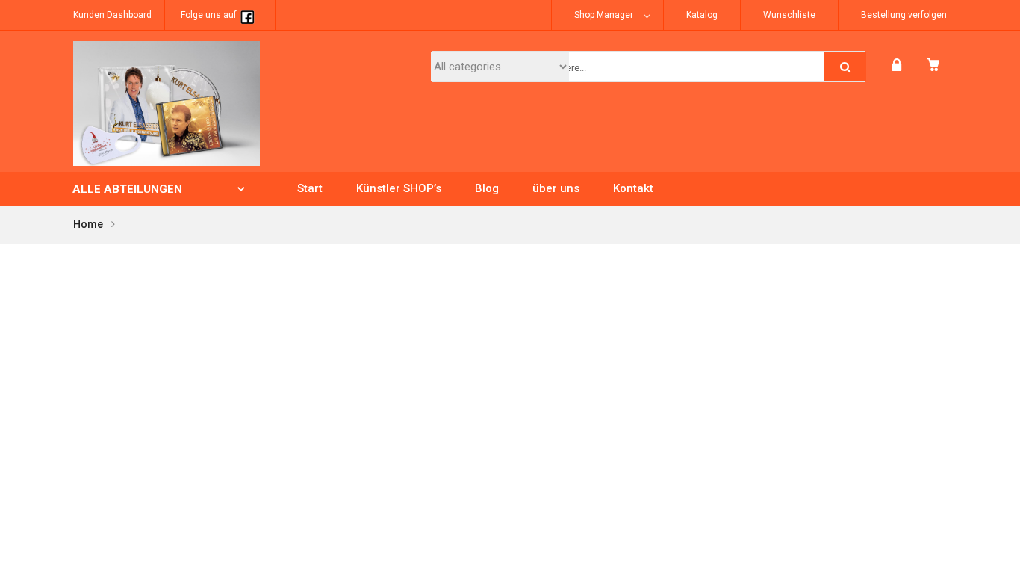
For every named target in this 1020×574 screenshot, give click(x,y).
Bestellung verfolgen (904, 15)
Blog (487, 188)
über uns (555, 188)
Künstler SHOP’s (398, 188)
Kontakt (633, 188)
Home (88, 224)
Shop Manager (603, 15)
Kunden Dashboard (112, 15)
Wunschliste (789, 15)
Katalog (702, 15)
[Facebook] (247, 15)
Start (310, 188)
